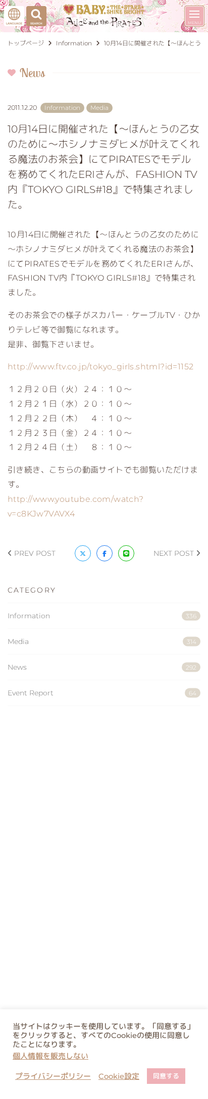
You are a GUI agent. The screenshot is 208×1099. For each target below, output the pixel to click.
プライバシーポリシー (53, 1076)
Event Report (102, 692)
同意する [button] (166, 1076)
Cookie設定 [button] (118, 1076)
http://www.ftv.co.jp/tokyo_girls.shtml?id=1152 (100, 366)
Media (102, 641)
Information (102, 615)
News (102, 667)
